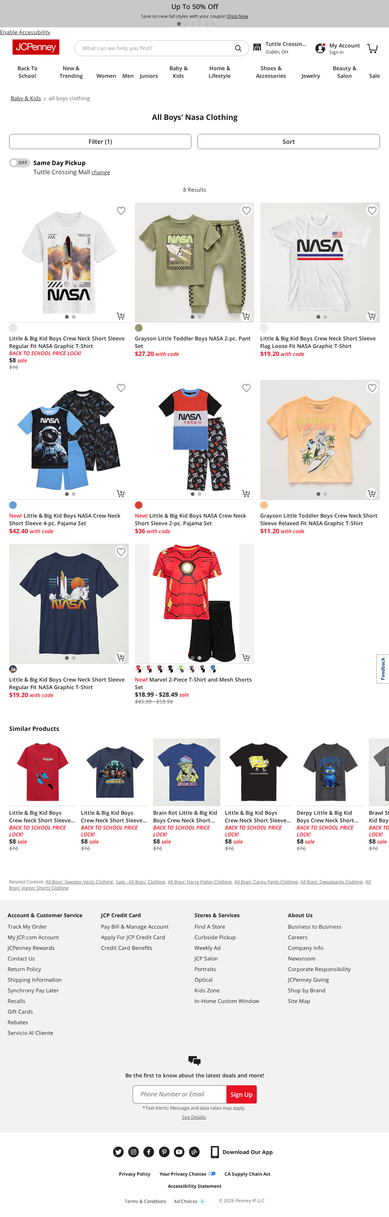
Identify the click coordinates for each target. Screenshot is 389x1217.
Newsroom (301, 958)
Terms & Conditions (145, 1201)
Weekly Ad (207, 947)
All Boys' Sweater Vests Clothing (79, 882)
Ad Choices (186, 1201)
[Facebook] (149, 1152)
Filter (100, 141)
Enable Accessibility (25, 32)
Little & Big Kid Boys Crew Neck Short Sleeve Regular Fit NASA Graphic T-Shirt (67, 342)
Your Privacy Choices (183, 1174)
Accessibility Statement (194, 1186)
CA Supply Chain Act (247, 1174)
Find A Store (209, 926)
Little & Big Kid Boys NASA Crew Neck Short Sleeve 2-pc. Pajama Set (190, 519)
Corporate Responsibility (319, 969)
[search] (241, 48)
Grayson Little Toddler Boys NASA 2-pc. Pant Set (193, 342)
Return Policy (24, 969)
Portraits (205, 969)
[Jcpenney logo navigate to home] (36, 47)
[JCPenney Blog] (195, 1152)
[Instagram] (134, 1152)
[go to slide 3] (192, 24)
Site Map (299, 1000)
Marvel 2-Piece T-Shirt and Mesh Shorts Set (193, 683)
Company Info (305, 947)
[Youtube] (180, 1152)
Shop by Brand (307, 990)
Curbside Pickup (215, 937)
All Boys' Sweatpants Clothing (331, 882)
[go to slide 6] (213, 24)
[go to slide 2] (186, 24)
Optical (203, 979)
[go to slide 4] (199, 24)
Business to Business (315, 926)
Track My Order (27, 926)
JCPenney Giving (308, 979)
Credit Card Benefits (126, 947)
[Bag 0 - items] (372, 48)
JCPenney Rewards (31, 947)
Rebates (18, 1022)
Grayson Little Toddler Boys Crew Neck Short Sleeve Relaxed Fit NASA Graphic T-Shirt (319, 519)
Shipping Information (35, 979)
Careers (298, 937)
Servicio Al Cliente (30, 1032)
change (101, 172)
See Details (194, 1117)
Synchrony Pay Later (33, 990)
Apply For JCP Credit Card (133, 937)
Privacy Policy (134, 1174)
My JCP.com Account (33, 937)
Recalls (16, 1000)
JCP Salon (206, 958)
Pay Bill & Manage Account (135, 926)
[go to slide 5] (206, 24)
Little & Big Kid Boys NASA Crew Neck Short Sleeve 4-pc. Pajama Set (64, 519)
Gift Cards (20, 1011)
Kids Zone (207, 990)
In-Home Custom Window (226, 1000)
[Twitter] (119, 1152)
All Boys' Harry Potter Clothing (200, 882)
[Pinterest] (164, 1152)
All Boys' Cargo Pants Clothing (266, 882)
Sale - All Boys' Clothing (140, 882)
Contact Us (21, 958)
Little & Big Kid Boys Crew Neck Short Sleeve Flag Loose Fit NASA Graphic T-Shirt (318, 342)
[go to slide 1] (179, 24)
